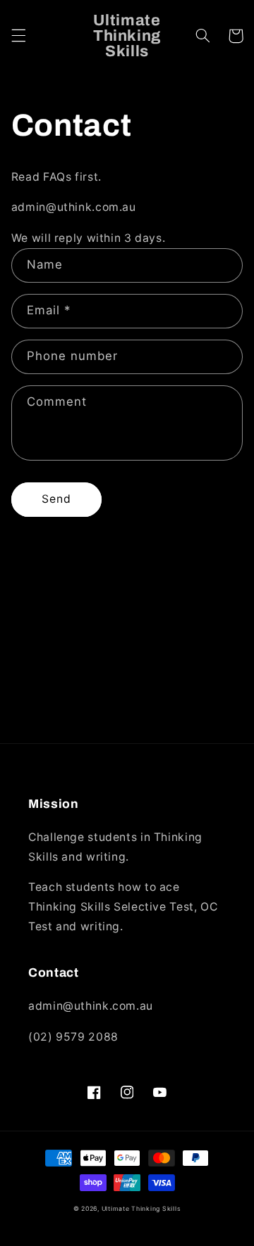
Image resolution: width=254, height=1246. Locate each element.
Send (56, 499)
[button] (18, 36)
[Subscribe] (209, 726)
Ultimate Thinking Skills (141, 1208)
